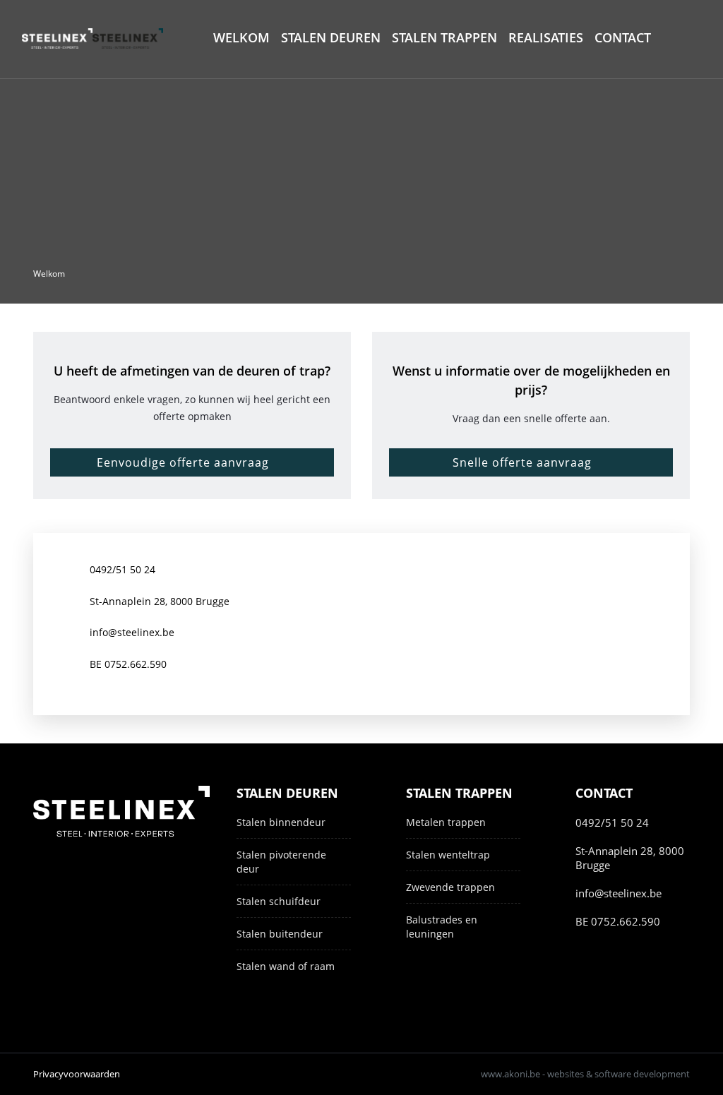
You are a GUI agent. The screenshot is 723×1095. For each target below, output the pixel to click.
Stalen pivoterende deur (281, 861)
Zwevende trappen (450, 887)
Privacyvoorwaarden (76, 1073)
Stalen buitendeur (280, 933)
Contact (622, 37)
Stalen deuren (331, 37)
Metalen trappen (446, 822)
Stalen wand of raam (286, 966)
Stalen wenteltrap (448, 854)
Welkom (241, 37)
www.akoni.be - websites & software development (585, 1073)
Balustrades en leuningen (441, 926)
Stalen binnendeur (281, 822)
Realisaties (545, 37)
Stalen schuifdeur (279, 901)
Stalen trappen (444, 37)
